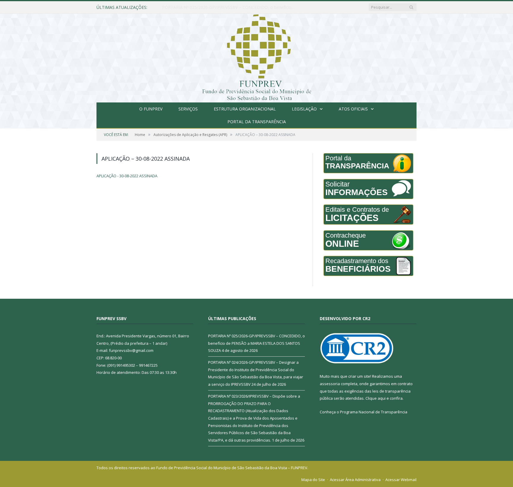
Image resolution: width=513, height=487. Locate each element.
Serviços (188, 109)
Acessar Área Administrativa (355, 479)
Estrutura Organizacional (245, 109)
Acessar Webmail (401, 479)
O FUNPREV (150, 109)
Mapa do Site (313, 479)
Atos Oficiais (353, 109)
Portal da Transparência (256, 121)
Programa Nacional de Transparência (373, 412)
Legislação (304, 109)
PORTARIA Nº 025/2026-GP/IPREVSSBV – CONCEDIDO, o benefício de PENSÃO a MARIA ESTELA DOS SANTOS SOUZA (256, 343)
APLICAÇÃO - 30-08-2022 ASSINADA (126, 175)
